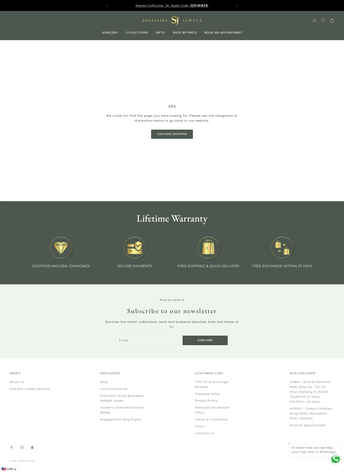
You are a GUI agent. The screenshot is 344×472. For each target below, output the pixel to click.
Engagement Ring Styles (120, 419)
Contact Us (204, 433)
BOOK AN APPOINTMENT (223, 32)
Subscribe (205, 340)
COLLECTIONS (137, 32)
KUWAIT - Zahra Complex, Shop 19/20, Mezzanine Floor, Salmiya (311, 413)
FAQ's (199, 426)
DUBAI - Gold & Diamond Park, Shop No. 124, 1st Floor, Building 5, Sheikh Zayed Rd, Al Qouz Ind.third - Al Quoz (310, 392)
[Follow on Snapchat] (32, 447)
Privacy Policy (206, 400)
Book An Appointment (308, 425)
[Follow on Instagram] (22, 447)
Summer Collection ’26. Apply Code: (172, 5)
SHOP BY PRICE (185, 32)
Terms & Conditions (211, 419)
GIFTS (160, 32)
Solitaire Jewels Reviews (30, 389)
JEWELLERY (110, 32)
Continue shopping (172, 134)
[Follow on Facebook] (12, 447)
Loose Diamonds (114, 389)
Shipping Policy (207, 394)
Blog (104, 382)
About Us (17, 382)
